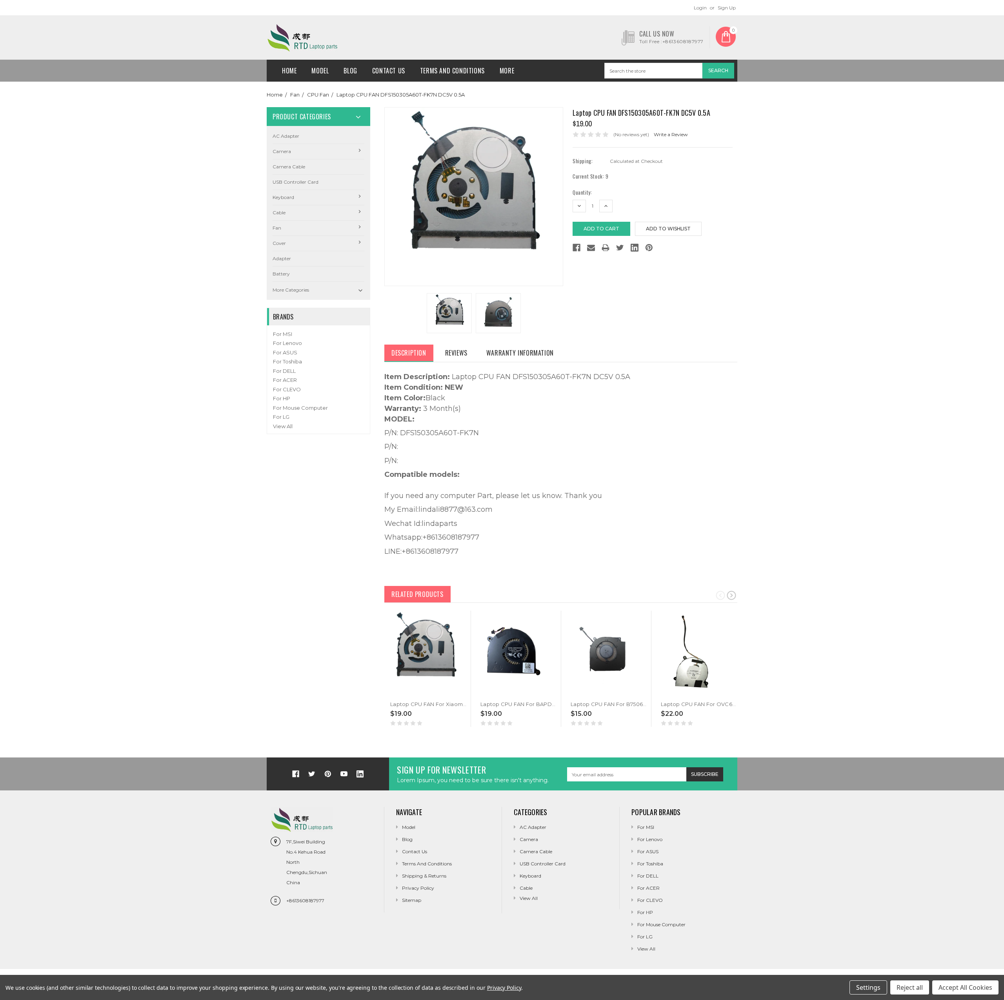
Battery (281, 274)
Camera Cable (289, 167)
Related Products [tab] (417, 594)
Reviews (456, 353)
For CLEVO (287, 389)
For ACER (285, 380)
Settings (868, 987)
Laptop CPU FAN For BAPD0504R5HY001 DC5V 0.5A (548, 704)
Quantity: (582, 192)
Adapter (282, 258)
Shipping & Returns (424, 876)
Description (408, 353)
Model (320, 70)
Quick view (391, 692)
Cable (279, 212)
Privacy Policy (418, 888)
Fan (295, 94)
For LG (281, 417)
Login (700, 8)
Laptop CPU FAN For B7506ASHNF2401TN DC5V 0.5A (639, 704)
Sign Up (727, 8)
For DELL (284, 371)
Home (289, 70)
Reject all (910, 987)
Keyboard (283, 197)
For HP (281, 398)
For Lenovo (287, 343)
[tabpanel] (426, 669)
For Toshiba (287, 361)
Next (731, 594)
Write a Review (671, 134)
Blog (350, 70)
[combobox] (653, 70)
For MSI (282, 334)
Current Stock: (591, 176)
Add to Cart (406, 692)
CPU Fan (318, 94)
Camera (282, 151)
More (507, 70)
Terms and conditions (452, 70)
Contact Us (388, 70)
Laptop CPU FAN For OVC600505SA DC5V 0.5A (723, 704)
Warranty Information (520, 353)
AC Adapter (286, 136)
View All (283, 426)
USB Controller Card (295, 182)
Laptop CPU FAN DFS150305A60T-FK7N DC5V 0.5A (400, 94)
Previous (720, 594)
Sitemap (411, 900)
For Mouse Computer (300, 408)
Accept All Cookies (965, 987)
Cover (279, 243)
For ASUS (285, 352)
